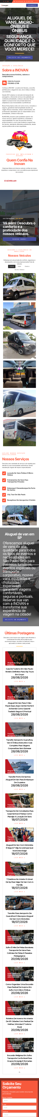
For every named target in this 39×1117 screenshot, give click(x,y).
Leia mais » (19, 681)
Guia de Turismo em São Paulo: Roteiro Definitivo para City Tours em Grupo (19, 672)
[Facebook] (7, 1)
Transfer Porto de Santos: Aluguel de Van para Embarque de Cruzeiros (19, 780)
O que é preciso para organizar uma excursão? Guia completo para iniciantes (19, 1092)
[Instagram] (5, 1)
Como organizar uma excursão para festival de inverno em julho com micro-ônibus (19, 987)
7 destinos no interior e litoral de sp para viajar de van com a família (19, 882)
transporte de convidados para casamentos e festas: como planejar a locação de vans (19, 814)
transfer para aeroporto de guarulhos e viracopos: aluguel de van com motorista (19, 916)
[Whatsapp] (3, 1)
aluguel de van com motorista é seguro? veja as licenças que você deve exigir (19, 848)
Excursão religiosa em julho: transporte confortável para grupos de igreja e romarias (19, 1058)
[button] (24, 5)
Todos (11, 266)
